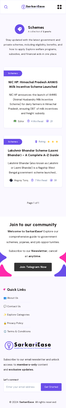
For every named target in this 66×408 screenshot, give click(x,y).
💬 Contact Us (12, 306)
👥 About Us (11, 297)
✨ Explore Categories (17, 314)
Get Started (51, 387)
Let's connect (11, 379)
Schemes (13, 73)
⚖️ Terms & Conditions (17, 331)
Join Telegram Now (33, 267)
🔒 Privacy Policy (13, 323)
